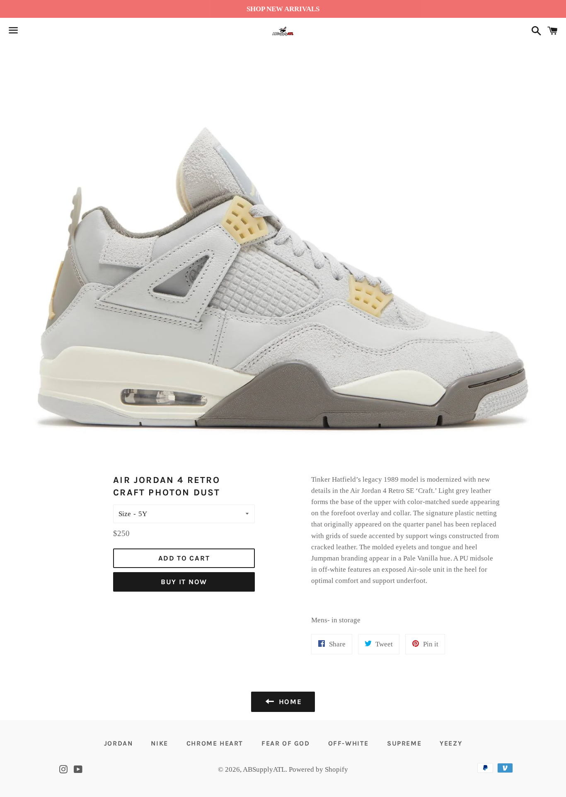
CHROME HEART (214, 743)
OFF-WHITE (348, 743)
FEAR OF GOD (285, 743)
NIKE (159, 743)
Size (125, 514)
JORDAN (118, 743)
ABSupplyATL (264, 769)
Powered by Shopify (318, 769)
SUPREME (404, 743)
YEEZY (451, 743)
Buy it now (184, 582)
